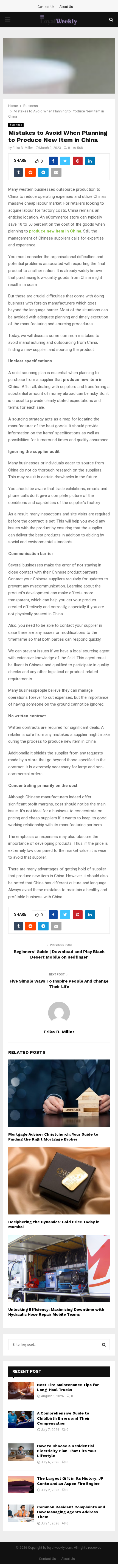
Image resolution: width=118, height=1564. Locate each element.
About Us (66, 7)
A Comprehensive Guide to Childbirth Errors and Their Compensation (63, 1418)
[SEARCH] (104, 1344)
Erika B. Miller (23, 148)
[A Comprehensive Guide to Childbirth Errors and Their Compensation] (21, 1419)
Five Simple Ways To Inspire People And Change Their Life (59, 984)
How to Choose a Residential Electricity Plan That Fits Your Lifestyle (66, 1451)
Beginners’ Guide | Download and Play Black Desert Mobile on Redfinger (59, 954)
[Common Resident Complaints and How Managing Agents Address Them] (21, 1513)
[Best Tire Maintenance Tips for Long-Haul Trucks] (21, 1390)
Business (16, 124)
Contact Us (46, 7)
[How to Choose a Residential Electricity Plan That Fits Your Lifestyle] (21, 1452)
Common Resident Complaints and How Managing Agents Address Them (71, 1512)
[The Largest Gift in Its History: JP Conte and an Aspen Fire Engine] (21, 1484)
